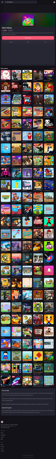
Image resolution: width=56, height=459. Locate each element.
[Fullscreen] (45, 42)
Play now (28, 38)
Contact (2, 451)
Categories (3, 435)
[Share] (27, 42)
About (2, 444)
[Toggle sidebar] (2, 2)
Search (2, 437)
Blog (2, 439)
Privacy (2, 446)
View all (53, 68)
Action (11, 30)
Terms (2, 449)
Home (2, 433)
